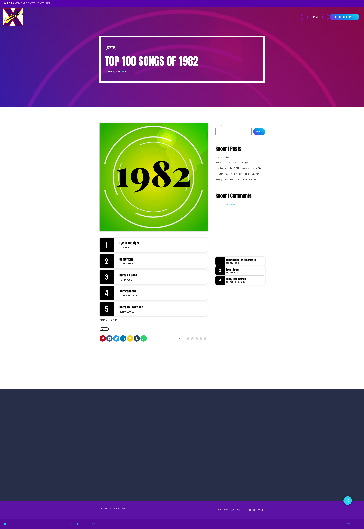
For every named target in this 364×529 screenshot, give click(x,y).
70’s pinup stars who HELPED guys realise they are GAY (238, 168)
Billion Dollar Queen (223, 157)
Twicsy (219, 204)
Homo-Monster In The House (242, 345)
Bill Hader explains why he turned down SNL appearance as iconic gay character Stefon (245, 319)
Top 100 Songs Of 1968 (173, 472)
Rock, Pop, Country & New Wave (235, 231)
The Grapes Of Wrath (234, 204)
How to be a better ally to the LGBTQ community (235, 162)
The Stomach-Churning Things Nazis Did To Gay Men (237, 174)
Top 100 (111, 48)
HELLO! (27, 3)
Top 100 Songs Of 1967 (230, 472)
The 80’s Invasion (230, 236)
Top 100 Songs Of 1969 (116, 472)
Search (218, 125)
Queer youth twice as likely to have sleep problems (236, 179)
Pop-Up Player (344, 17)
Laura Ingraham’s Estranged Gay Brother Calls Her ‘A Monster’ (244, 361)
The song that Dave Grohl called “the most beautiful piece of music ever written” (244, 334)
